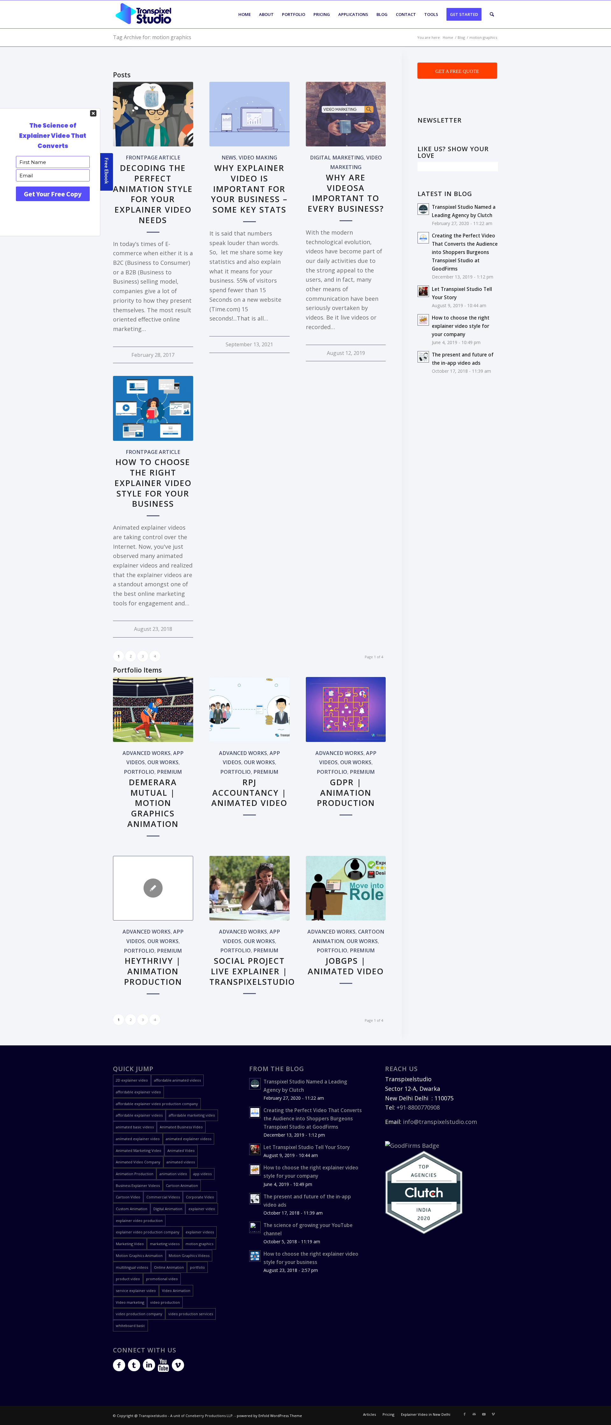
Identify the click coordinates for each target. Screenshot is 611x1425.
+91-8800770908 (418, 1107)
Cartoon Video (128, 1197)
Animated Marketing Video (138, 1150)
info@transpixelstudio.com (440, 1121)
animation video (173, 1173)
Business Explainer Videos (138, 1185)
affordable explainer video (138, 1092)
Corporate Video (200, 1197)
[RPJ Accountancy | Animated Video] (249, 709)
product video (128, 1278)
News (228, 157)
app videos (202, 1173)
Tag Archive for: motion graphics (152, 37)
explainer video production (139, 1220)
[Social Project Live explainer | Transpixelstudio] (249, 888)
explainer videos (200, 1232)
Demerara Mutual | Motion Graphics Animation (153, 803)
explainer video (201, 1208)
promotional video (162, 1278)
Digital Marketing (337, 157)
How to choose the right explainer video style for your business (153, 482)
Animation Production (134, 1173)
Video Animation (176, 1290)
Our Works (163, 762)
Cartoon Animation (182, 1185)
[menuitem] (244, 14)
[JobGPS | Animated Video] (346, 888)
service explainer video (136, 1290)
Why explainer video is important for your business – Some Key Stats (249, 188)
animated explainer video (138, 1138)
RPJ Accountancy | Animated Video (249, 792)
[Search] (492, 14)
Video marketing (130, 1302)
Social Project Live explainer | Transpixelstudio (252, 971)
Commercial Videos (163, 1197)
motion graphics (199, 1243)
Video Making (258, 157)
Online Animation (169, 1267)
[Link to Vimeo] (493, 1414)
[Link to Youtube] (483, 1414)
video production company (139, 1313)
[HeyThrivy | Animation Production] (153, 888)
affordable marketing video (192, 1115)
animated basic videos (135, 1127)
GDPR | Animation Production (346, 792)
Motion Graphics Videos (189, 1255)
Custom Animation (131, 1208)
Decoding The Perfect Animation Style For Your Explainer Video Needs (153, 193)
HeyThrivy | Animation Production (153, 971)
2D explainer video (132, 1080)
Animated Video (181, 1150)
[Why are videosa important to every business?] (346, 114)
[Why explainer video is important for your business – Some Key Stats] (249, 114)
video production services (190, 1313)
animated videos (180, 1162)
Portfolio (139, 771)
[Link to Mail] (474, 1414)
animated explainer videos (188, 1138)
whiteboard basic (130, 1325)
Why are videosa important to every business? (346, 193)
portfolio (197, 1267)
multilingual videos (132, 1267)
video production (165, 1302)
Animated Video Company (138, 1162)
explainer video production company (147, 1232)
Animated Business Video (181, 1127)
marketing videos (164, 1243)
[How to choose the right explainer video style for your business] (153, 408)
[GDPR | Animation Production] (346, 709)
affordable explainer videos (139, 1115)
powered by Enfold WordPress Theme (269, 1415)
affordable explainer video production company (157, 1103)
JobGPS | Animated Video (346, 966)
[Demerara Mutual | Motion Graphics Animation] (153, 709)
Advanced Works (147, 753)
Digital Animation (167, 1208)
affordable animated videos (177, 1080)
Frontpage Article (153, 157)
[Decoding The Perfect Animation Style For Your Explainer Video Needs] (153, 114)
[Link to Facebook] (464, 1414)
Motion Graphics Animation (139, 1255)
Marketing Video (130, 1243)
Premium (169, 771)
